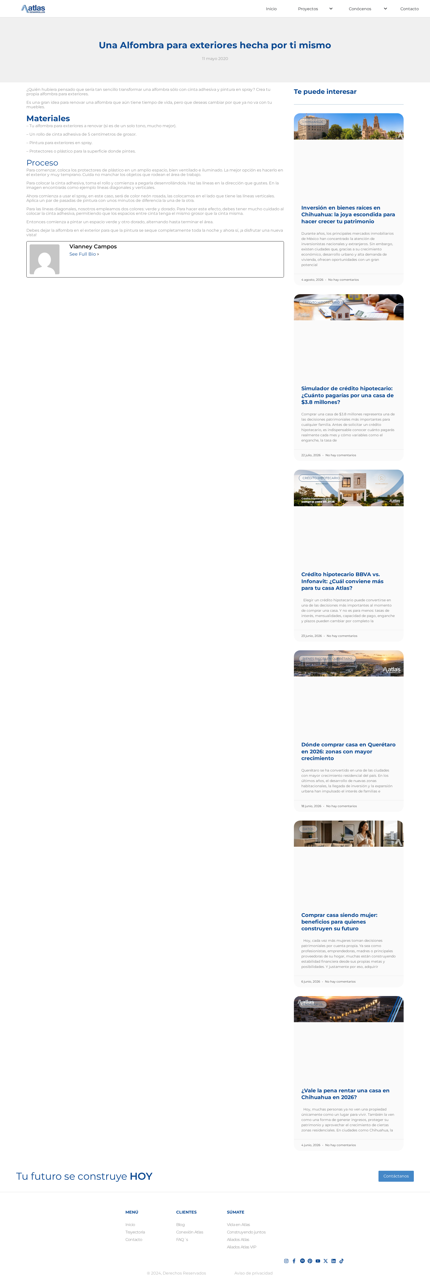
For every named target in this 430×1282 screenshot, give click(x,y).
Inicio (271, 8)
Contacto (409, 8)
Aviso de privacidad (253, 1273)
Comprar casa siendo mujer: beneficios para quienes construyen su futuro (339, 922)
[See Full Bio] (98, 254)
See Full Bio (82, 254)
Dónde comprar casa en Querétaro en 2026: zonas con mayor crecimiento (348, 751)
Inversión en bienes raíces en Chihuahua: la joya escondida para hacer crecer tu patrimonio (348, 214)
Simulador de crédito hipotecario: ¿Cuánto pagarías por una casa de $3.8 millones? (347, 395)
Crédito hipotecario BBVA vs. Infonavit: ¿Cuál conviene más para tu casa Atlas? (342, 581)
